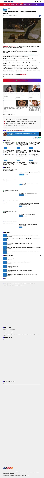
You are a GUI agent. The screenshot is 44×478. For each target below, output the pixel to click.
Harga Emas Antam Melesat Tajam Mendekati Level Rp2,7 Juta (19, 270)
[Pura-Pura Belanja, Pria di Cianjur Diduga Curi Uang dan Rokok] (35, 145)
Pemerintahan (21, 174)
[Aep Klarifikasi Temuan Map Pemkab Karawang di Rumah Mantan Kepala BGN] (10, 205)
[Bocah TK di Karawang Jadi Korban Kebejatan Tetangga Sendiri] (10, 226)
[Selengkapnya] (40, 255)
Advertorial (21, 216)
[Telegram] (38, 137)
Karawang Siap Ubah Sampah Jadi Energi (27, 214)
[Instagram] (8, 468)
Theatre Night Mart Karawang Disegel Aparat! (28, 193)
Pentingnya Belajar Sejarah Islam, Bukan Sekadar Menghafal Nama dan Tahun (22, 235)
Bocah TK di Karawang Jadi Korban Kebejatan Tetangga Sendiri (28, 225)
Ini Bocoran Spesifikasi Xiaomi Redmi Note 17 (15, 125)
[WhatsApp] (40, 137)
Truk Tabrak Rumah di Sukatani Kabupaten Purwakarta (33, 163)
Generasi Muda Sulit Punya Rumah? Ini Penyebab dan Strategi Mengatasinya (22, 274)
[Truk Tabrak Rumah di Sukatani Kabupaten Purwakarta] (35, 158)
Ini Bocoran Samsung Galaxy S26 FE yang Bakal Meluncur (17, 119)
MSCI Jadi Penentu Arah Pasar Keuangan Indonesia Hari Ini (18, 262)
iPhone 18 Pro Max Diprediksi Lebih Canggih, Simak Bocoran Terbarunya (20, 121)
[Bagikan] (40, 16)
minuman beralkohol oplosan (30, 55)
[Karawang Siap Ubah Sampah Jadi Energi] (10, 215)
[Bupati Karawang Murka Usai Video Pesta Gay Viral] (10, 184)
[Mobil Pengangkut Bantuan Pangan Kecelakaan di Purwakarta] (9, 145)
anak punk (13, 46)
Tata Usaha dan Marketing (8, 473)
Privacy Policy (35, 471)
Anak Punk (9, 130)
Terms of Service (27, 471)
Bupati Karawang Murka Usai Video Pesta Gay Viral (29, 183)
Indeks (21, 471)
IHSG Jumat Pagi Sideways (12, 258)
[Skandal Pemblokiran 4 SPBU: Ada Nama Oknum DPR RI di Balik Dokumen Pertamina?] (9, 158)
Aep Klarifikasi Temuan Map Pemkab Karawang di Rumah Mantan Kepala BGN (29, 204)
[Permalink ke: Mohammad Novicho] (4, 16)
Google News (23, 74)
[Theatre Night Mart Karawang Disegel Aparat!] (10, 194)
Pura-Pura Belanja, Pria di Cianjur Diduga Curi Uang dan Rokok (34, 151)
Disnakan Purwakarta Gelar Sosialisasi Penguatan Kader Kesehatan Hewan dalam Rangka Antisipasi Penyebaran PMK (23, 252)
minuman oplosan (22, 60)
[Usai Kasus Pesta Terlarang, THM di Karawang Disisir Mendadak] (10, 173)
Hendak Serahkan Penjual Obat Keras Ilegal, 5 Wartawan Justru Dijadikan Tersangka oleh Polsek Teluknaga (21, 151)
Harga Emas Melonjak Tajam (12, 266)
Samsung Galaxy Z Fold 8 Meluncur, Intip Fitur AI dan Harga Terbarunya (20, 123)
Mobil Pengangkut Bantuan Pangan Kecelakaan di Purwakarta (8, 151)
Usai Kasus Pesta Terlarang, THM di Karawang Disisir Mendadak (29, 173)
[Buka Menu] (37, 1)
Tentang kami (6, 471)
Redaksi (11, 471)
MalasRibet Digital (25, 475)
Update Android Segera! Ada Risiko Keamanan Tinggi (16, 127)
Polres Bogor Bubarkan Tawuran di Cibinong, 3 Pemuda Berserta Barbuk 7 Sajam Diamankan (21, 163)
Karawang (15, 130)
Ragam (20, 184)
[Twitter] (35, 137)
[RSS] (12, 468)
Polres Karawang (22, 130)
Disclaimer (17, 471)
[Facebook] (33, 137)
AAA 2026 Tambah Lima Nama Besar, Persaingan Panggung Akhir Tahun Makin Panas (24, 247)
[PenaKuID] (8, 1)
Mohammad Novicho (9, 15)
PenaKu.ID (5, 46)
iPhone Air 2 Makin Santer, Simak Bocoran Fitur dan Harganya (18, 118)
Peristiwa (5, 9)
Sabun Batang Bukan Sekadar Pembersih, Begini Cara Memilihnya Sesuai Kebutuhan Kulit (23, 239)
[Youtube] (10, 468)
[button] (35, 1)
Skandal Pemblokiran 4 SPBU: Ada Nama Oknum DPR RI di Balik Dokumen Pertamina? (9, 163)
